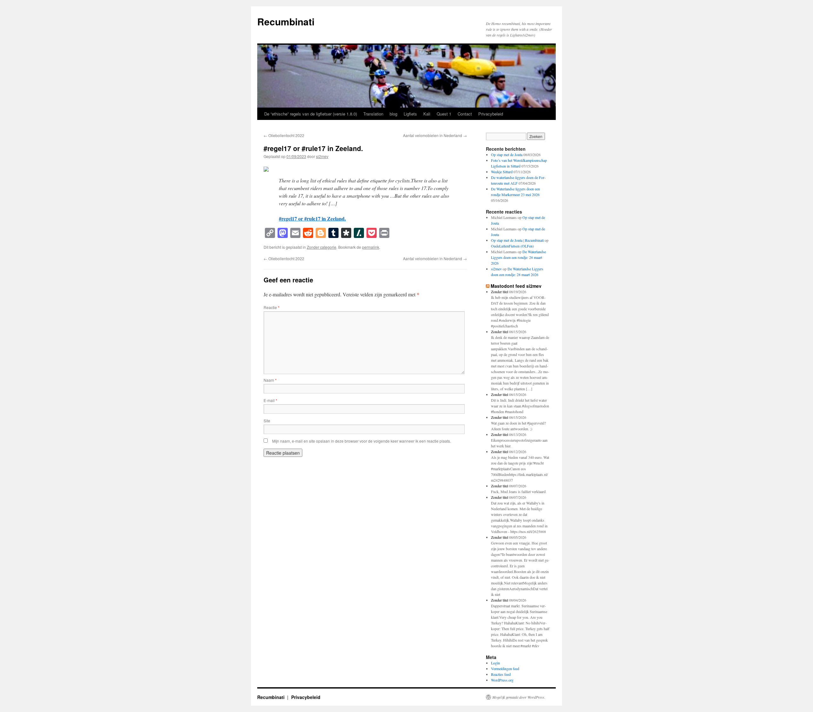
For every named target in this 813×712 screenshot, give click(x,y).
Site (267, 420)
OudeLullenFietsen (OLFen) (512, 245)
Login (495, 662)
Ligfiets (410, 114)
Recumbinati (285, 21)
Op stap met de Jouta (506, 154)
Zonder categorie (321, 247)
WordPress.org (502, 679)
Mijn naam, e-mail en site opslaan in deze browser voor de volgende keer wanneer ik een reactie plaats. (361, 441)
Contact (465, 114)
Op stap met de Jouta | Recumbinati (517, 240)
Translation (373, 114)
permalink (370, 247)
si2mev (322, 156)
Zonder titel (499, 291)
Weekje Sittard (502, 171)
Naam (270, 380)
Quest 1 (444, 114)
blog (393, 114)
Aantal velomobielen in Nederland (435, 135)
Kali (426, 114)
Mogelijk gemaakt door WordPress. (518, 697)
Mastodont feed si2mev (516, 286)
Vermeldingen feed (505, 668)
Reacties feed (501, 674)
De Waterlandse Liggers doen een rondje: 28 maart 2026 (518, 257)
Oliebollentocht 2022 (284, 135)
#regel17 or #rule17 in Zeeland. (312, 218)
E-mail (270, 400)
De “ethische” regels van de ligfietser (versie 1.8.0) (310, 114)
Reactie (271, 307)
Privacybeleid (490, 114)
